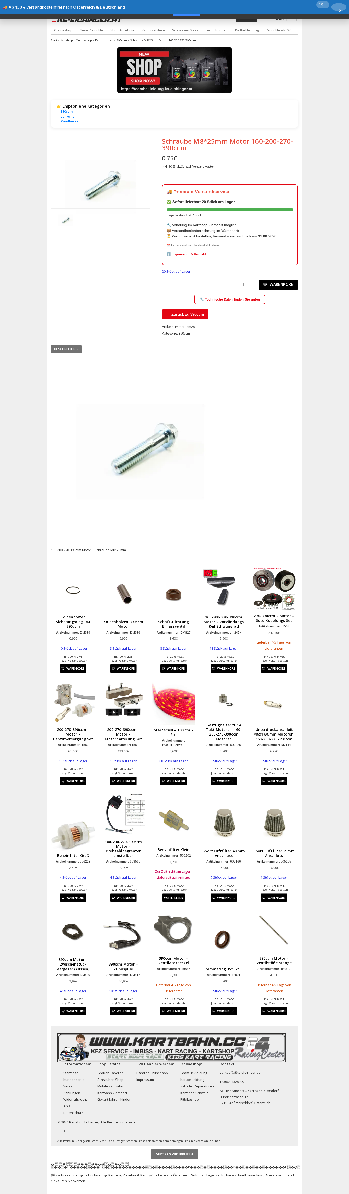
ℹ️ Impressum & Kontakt (186, 254)
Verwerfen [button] (76, 1181)
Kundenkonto (74, 1079)
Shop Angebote (122, 30)
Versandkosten (203, 166)
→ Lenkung (65, 116)
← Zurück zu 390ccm (185, 314)
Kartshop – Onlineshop (76, 40)
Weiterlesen (173, 898)
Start (54, 40)
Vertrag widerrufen (174, 1154)
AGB (66, 1106)
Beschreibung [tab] (66, 349)
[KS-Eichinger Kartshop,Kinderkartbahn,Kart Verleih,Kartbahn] (88, 20)
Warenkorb (282, 284)
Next (157, 186)
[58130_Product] (100, 186)
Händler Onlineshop (152, 1073)
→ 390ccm (64, 111)
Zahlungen (71, 1092)
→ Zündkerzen (68, 121)
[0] (292, 19)
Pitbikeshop (189, 1099)
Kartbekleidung (247, 30)
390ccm (122, 40)
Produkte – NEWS (279, 30)
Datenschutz (73, 1112)
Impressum (145, 1079)
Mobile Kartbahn (110, 1086)
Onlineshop (63, 30)
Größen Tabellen (110, 1073)
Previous (43, 186)
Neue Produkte (91, 30)
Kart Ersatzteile (153, 30)
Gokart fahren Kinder (114, 1099)
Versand (70, 1086)
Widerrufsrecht (75, 1099)
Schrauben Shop (185, 30)
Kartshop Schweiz (194, 1092)
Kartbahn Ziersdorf (112, 1092)
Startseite (70, 1073)
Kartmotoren (104, 40)
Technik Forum (216, 30)
